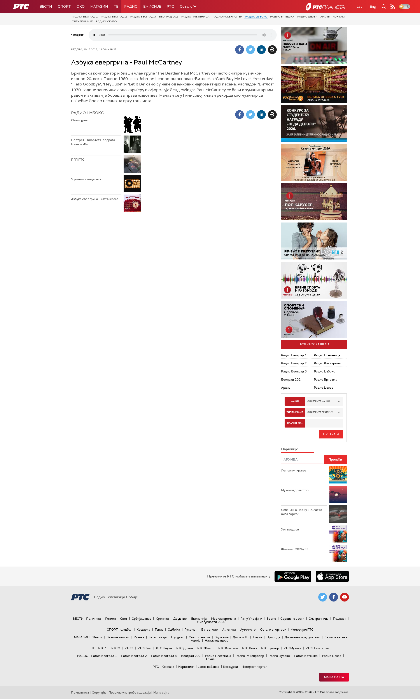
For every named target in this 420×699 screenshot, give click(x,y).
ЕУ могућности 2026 (210, 622)
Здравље (222, 637)
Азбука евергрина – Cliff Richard (94, 199)
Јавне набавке (208, 667)
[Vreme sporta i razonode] (314, 280)
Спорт (64, 6)
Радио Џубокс (256, 16)
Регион (110, 619)
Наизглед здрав (216, 640)
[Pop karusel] (314, 201)
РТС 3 (128, 648)
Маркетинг (186, 667)
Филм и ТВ (240, 637)
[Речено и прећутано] (314, 241)
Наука (257, 637)
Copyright (99, 692)
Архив (325, 16)
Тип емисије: (295, 412)
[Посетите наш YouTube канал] (344, 597)
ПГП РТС (77, 160)
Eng (373, 6)
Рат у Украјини (251, 619)
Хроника (162, 619)
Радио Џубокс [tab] (87, 112)
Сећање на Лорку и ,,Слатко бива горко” (301, 512)
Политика (93, 619)
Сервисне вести (292, 619)
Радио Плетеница (195, 16)
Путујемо (177, 637)
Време (271, 619)
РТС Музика (292, 648)
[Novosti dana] (314, 45)
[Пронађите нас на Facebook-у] (333, 597)
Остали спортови (273, 629)
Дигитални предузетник (302, 637)
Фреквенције (82, 21)
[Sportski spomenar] (314, 319)
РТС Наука (164, 648)
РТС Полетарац (317, 648)
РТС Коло (249, 648)
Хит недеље (290, 529)
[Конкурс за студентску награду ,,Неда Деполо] (314, 123)
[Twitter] (250, 49)
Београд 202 (168, 16)
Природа (273, 637)
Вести (46, 6)
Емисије (152, 6)
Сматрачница (319, 619)
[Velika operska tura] (314, 84)
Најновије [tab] (289, 449)
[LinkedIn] (261, 49)
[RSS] (392, 6)
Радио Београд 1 (85, 16)
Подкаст (339, 619)
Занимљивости (118, 637)
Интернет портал (254, 667)
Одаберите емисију (320, 412)
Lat (359, 6)
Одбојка (174, 629)
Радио (131, 6)
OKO (81, 6)
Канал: (295, 401)
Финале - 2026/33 (294, 549)
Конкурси (230, 667)
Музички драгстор (295, 490)
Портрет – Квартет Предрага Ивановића (93, 142)
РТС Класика (228, 648)
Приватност (80, 692)
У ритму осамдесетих (87, 179)
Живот (97, 637)
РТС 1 (102, 648)
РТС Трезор (270, 648)
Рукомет (190, 629)
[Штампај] (272, 49)
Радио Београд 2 (114, 16)
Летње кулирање (293, 470)
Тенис (159, 629)
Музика (138, 637)
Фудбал (126, 629)
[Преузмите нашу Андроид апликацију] (293, 576)
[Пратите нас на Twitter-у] (322, 597)
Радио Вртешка (282, 16)
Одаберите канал (318, 401)
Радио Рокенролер (227, 16)
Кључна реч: (295, 423)
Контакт (339, 16)
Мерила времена (223, 619)
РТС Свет (145, 648)
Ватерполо (209, 629)
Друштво (180, 619)
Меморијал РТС (301, 629)
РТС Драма (184, 648)
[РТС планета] (325, 6)
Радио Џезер (307, 16)
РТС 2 (115, 648)
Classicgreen (80, 120)
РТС (170, 6)
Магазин (99, 6)
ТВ (116, 6)
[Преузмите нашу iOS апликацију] (332, 576)
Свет (123, 619)
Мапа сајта (334, 677)
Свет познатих (199, 637)
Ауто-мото (248, 629)
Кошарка (143, 629)
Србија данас (141, 619)
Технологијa (158, 637)
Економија (199, 619)
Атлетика (229, 629)
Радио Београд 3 (143, 16)
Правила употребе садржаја (129, 692)
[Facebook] (239, 49)
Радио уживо (106, 21)
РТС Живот (205, 648)
